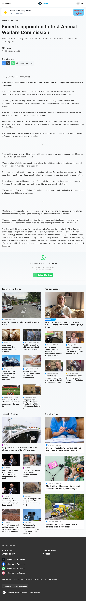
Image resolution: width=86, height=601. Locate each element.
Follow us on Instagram (15, 573)
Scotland (14, 20)
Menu (8, 3)
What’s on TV (8, 554)
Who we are (6, 579)
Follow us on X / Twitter (15, 559)
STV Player (7, 550)
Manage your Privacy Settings (15, 586)
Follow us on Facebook (15, 564)
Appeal (46, 554)
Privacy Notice (30, 579)
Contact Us (41, 579)
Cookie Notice (53, 579)
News (4, 20)
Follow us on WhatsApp (15, 568)
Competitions (49, 550)
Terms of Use (18, 579)
